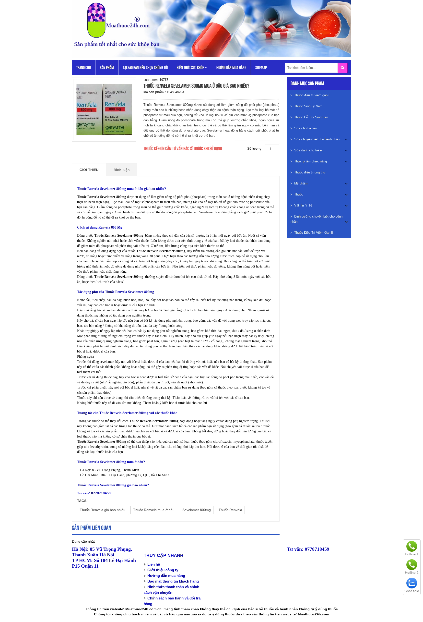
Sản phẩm (107, 67)
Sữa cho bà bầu (305, 128)
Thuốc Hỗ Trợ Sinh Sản (311, 117)
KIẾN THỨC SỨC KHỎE (191, 67)
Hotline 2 (412, 572)
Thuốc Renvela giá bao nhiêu (102, 510)
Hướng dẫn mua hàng (231, 67)
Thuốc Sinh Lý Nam (308, 106)
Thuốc (298, 194)
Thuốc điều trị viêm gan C (312, 95)
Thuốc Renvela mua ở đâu (154, 510)
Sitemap (261, 67)
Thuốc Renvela (230, 510)
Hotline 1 (412, 554)
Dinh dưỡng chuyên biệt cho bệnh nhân (316, 219)
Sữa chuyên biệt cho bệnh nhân (317, 139)
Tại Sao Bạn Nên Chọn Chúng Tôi (145, 67)
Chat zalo (411, 591)
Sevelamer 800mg (196, 510)
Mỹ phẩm (300, 183)
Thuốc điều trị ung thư (310, 172)
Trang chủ (83, 67)
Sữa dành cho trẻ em (309, 150)
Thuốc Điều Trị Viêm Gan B (313, 232)
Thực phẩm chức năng (310, 161)
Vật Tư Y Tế (303, 205)
